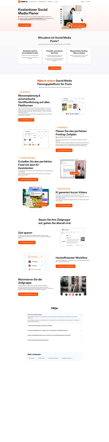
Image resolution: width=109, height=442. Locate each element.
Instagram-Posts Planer (66, 358)
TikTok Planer (31, 358)
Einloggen (83, 1)
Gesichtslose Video (33, 1)
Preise (56, 1)
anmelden (88, 1)
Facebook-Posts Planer (53, 358)
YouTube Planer (41, 358)
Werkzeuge (50, 1)
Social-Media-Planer (42, 1)
